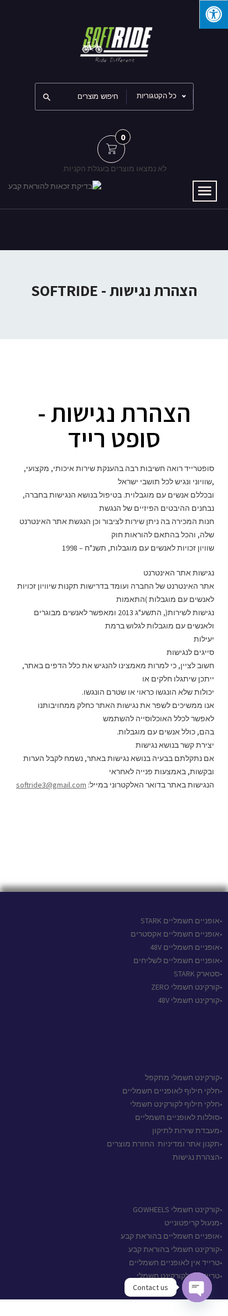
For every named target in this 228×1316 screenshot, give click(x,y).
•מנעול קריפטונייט (193, 1223)
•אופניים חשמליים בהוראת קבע (171, 1236)
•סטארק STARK (198, 974)
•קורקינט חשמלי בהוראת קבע (175, 1249)
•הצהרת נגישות (196, 1157)
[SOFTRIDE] (114, 40)
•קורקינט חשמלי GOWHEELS (177, 1209)
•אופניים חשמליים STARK (181, 921)
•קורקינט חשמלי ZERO (186, 987)
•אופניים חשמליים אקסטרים (176, 934)
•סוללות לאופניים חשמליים (178, 1117)
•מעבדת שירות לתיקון (187, 1130)
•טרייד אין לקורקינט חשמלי (179, 1276)
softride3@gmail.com (51, 785)
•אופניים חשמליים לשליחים (177, 960)
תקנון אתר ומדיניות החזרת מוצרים (163, 1144)
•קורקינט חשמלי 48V (190, 1000)
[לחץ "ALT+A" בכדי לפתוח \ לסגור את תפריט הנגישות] (213, 14)
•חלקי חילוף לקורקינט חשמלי (176, 1104)
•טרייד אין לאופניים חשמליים (174, 1262)
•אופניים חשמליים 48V (186, 947)
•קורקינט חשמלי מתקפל (183, 1077)
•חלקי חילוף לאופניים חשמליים (172, 1091)
